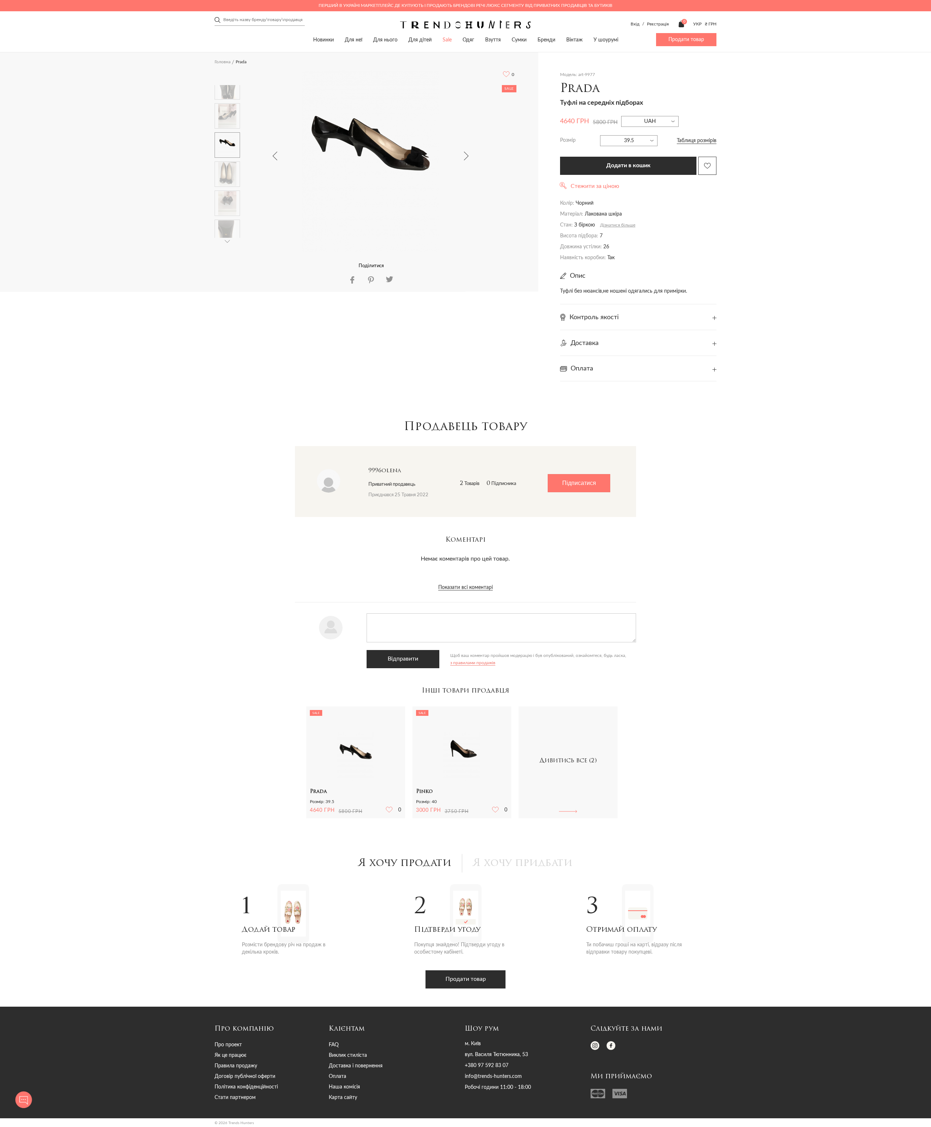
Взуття (493, 40)
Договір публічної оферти (245, 1076)
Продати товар (686, 39)
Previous (275, 156)
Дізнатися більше (617, 225)
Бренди (546, 40)
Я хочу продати (405, 863)
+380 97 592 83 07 (486, 1065)
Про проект (228, 1044)
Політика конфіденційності (246, 1087)
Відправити (403, 659)
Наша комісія (344, 1087)
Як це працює (231, 1055)
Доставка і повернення (356, 1065)
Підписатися (579, 483)
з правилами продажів (472, 663)
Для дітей (420, 40)
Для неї (353, 40)
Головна (223, 62)
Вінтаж (574, 40)
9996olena (384, 471)
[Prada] (370, 161)
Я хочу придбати (522, 863)
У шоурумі (606, 40)
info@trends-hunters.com (493, 1076)
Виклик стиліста (348, 1055)
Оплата (337, 1076)
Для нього (385, 40)
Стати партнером (235, 1097)
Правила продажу (236, 1065)
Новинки (323, 40)
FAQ (334, 1044)
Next (466, 156)
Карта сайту (343, 1097)
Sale (447, 40)
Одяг (468, 40)
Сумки (519, 40)
